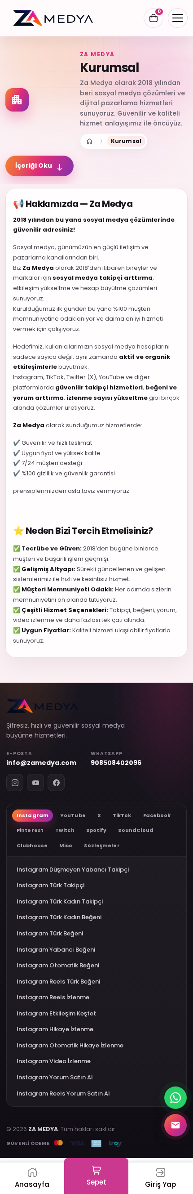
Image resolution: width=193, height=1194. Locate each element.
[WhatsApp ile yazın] (175, 1096)
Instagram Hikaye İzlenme (55, 1029)
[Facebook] (56, 782)
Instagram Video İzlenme (54, 1061)
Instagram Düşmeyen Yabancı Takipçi (73, 869)
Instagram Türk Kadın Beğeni (59, 917)
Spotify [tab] (96, 830)
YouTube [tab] (73, 815)
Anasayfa (89, 141)
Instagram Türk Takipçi (50, 885)
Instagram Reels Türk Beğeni (58, 981)
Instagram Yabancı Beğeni (56, 949)
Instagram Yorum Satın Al (55, 1077)
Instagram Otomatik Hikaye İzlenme (70, 1045)
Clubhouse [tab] (32, 845)
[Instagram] (14, 782)
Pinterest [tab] (30, 830)
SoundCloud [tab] (136, 830)
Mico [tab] (65, 845)
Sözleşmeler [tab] (101, 845)
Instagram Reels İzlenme (53, 997)
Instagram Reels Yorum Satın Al (63, 1093)
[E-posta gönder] (175, 1123)
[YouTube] (35, 782)
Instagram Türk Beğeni (50, 933)
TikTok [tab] (122, 815)
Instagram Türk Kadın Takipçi (60, 901)
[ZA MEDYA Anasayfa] (53, 17)
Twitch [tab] (65, 830)
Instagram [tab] (32, 815)
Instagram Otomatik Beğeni (58, 965)
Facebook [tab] (157, 815)
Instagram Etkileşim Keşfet (56, 1013)
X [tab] (99, 815)
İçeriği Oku (39, 166)
